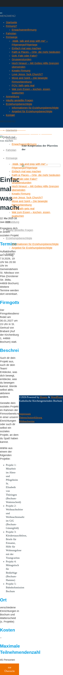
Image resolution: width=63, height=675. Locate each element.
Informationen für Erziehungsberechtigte (35, 107)
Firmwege (11, 37)
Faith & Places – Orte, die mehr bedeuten (36, 52)
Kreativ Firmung (21, 70)
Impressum (25, 413)
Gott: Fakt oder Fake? (24, 55)
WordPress (56, 397)
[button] (8, 15)
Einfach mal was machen (26, 48)
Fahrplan (11, 33)
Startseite (11, 22)
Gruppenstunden (21, 59)
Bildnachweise (27, 421)
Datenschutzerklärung (30, 417)
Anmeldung (12, 96)
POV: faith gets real (23, 85)
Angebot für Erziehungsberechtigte (32, 111)
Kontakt (10, 115)
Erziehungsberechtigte (19, 104)
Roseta (43, 397)
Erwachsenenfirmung (24, 29)
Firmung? (11, 26)
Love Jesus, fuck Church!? (27, 74)
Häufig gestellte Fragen (19, 100)
